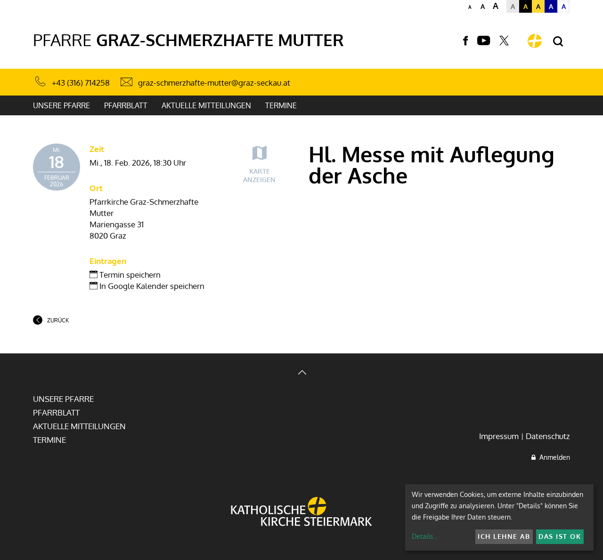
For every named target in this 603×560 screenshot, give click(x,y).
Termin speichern (129, 275)
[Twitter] (504, 41)
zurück (58, 320)
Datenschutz (548, 436)
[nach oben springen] (301, 373)
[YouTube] (483, 41)
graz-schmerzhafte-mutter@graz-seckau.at (214, 83)
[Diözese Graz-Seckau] (301, 512)
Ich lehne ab (504, 536)
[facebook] (465, 41)
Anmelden (553, 457)
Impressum (499, 436)
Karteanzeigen (259, 175)
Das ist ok (559, 536)
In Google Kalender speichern (151, 286)
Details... (425, 536)
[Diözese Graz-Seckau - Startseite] (535, 41)
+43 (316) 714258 (81, 83)
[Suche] (558, 41)
